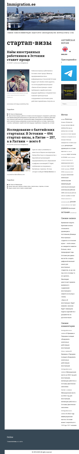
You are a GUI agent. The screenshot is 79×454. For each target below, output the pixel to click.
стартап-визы (50, 121)
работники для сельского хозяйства (39, 117)
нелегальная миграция (68, 187)
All (9, 114)
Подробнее (10, 109)
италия (62, 169)
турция (74, 204)
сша (71, 204)
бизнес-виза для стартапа (16, 186)
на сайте (15, 441)
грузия (62, 145)
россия (73, 202)
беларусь (63, 122)
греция (74, 142)
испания (72, 166)
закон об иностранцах (15, 116)
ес (67, 151)
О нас (72, 33)
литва (28, 186)
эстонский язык (73, 212)
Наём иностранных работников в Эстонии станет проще (26, 56)
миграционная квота (69, 171)
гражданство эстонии (67, 142)
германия (73, 134)
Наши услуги (36, 33)
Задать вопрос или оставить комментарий (20, 188)
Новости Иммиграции (22, 33)
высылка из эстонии (66, 134)
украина (64, 208)
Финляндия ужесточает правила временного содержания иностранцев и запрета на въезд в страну (68, 288)
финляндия (72, 208)
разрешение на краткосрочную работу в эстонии (33, 121)
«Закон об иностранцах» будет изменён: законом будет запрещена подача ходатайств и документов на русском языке (68, 308)
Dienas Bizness (49, 172)
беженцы (68, 119)
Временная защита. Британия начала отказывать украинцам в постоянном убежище (68, 228)
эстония (52, 123)
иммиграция (63, 166)
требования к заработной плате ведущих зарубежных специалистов (30, 123)
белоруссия (69, 122)
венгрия (68, 125)
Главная (10, 33)
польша (63, 198)
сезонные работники (65, 204)
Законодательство (49, 33)
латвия (25, 186)
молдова (63, 174)
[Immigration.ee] (41, 18)
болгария (63, 125)
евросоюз (64, 151)
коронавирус (67, 169)
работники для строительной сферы (25, 119)
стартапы (9, 123)
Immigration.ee (21, 4)
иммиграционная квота (67, 163)
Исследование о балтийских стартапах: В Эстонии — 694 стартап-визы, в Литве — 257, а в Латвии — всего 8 (31, 135)
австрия (63, 119)
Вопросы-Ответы (63, 33)
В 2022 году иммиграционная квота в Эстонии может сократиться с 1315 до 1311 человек (69, 419)
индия (68, 166)
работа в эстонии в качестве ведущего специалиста (35, 116)
